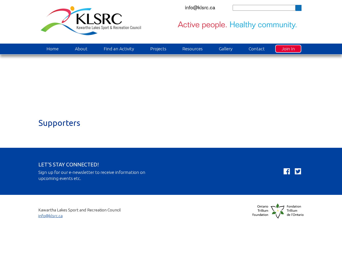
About (81, 48)
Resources (192, 48)
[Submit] (298, 8)
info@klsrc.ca (200, 7)
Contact (257, 48)
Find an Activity (119, 48)
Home (53, 48)
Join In (288, 48)
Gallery (225, 48)
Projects (158, 48)
